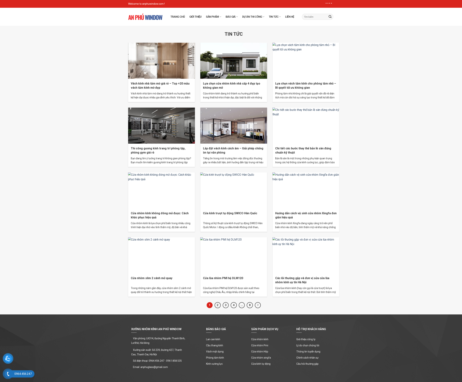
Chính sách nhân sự (307, 357)
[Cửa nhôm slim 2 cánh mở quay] (161, 255)
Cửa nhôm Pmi (259, 345)
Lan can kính (213, 339)
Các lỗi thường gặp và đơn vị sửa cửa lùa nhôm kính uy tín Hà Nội (302, 280)
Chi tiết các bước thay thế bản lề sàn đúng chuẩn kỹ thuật (303, 150)
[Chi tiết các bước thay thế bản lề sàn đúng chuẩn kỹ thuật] (306, 125)
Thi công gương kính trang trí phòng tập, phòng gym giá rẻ (158, 150)
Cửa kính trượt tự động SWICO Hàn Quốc (230, 213)
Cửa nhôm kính (259, 339)
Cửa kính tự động (261, 363)
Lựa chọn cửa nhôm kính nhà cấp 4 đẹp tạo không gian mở (231, 85)
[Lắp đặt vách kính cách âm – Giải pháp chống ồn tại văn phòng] (233, 125)
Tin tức (273, 16)
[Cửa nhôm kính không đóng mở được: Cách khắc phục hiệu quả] (161, 190)
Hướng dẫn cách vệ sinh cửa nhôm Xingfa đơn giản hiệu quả (306, 215)
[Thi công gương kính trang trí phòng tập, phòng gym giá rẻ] (161, 125)
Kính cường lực (214, 363)
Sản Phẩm (212, 16)
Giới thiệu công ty (305, 339)
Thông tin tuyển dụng (308, 351)
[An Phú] (145, 17)
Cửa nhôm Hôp (259, 351)
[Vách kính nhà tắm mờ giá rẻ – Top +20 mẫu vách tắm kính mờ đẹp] (161, 60)
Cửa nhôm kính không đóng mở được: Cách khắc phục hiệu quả (160, 215)
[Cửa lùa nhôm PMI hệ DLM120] (233, 255)
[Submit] (330, 17)
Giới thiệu (195, 16)
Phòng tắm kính (215, 357)
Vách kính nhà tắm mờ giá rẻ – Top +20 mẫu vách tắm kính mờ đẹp (160, 85)
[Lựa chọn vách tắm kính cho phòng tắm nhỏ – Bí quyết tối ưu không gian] (306, 60)
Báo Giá (231, 16)
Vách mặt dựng (215, 351)
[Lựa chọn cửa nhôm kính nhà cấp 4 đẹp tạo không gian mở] (233, 60)
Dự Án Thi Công (252, 16)
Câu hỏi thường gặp (307, 363)
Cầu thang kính (214, 345)
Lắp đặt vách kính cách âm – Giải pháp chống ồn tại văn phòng (233, 150)
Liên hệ (289, 16)
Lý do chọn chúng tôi (307, 345)
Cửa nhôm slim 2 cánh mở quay (151, 278)
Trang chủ (177, 16)
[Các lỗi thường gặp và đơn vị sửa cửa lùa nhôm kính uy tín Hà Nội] (306, 255)
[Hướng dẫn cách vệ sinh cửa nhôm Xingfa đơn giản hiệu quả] (306, 190)
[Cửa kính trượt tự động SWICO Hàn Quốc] (233, 190)
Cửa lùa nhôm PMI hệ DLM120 (223, 278)
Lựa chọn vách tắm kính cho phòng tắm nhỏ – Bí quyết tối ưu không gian (305, 85)
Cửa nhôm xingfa (261, 357)
